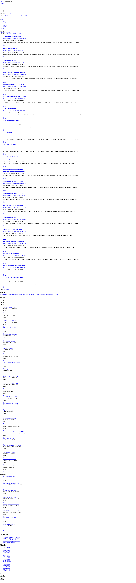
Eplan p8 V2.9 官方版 (7, 132)
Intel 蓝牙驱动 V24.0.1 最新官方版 (9, 341)
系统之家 (2, 1)
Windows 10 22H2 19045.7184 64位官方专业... (11, 538)
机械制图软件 (3, 32)
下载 (3, 312)
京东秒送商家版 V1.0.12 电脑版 (9, 314)
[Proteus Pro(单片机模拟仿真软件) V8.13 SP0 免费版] (14, 98)
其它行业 (27, 294)
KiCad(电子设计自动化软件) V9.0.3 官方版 (12, 48)
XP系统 (15, 18)
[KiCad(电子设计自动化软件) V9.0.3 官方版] (14, 50)
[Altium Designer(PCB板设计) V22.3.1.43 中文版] (14, 86)
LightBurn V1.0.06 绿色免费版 (9, 108)
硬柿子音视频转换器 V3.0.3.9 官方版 (10, 334)
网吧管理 (5, 294)
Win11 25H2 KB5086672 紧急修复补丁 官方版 (11, 362)
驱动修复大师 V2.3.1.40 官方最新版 (9, 307)
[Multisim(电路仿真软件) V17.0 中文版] (13, 122)
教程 (25, 18)
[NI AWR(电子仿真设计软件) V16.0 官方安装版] (14, 207)
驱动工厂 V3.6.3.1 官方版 (7, 369)
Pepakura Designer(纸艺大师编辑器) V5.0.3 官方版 (14, 72)
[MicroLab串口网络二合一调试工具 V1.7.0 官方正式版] (15, 159)
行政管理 (42, 294)
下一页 (8, 289)
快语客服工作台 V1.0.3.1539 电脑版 (9, 327)
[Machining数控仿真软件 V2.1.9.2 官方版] (13, 62)
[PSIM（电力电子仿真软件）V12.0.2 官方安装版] (14, 243)
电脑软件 (10, 33)
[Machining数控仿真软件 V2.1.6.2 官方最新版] (14, 195)
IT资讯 (4, 21)
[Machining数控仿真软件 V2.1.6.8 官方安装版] (14, 183)
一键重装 (22, 18)
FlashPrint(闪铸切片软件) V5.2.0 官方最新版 (12, 229)
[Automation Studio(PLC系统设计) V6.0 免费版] (14, 279)
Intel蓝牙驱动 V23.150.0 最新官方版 (9, 320)
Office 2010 (15, 15)
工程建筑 (45, 294)
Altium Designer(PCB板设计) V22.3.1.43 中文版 (13, 84)
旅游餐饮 (38, 294)
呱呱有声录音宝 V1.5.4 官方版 (8, 438)
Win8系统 (4, 22)
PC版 (3, 44)
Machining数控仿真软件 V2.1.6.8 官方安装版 (13, 181)
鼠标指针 (4, 26)
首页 (1, 18)
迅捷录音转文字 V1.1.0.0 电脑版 (9, 452)
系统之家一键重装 (24, 15)
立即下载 (4, 45)
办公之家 (19, 18)
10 (6, 289)
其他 (2, 19)
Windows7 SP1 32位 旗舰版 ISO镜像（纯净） (11, 541)
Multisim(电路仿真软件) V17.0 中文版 (11, 120)
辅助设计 (24, 294)
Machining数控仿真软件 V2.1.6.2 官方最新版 (13, 193)
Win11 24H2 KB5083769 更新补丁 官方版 (10, 383)
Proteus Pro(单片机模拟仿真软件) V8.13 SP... (11, 483)
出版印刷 (9, 294)
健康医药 (16, 294)
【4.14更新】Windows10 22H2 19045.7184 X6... (11, 537)
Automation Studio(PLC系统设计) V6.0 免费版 (13, 277)
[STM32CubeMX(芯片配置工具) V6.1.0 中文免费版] (14, 267)
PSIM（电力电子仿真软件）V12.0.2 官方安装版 (13, 241)
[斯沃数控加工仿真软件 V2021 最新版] (14, 255)
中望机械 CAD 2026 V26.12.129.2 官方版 (12, 36)
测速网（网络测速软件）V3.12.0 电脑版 (10, 403)
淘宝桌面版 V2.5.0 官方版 (8, 348)
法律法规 (52, 294)
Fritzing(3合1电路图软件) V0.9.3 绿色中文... (11, 490)
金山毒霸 (8, 15)
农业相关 (49, 294)
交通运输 (13, 294)
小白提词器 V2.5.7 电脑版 (8, 410)
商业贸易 (2, 294)
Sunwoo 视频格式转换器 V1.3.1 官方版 (10, 396)
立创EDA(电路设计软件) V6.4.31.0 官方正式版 (13, 169)
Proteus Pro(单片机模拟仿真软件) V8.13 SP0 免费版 (14, 96)
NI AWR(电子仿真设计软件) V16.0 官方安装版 (13, 205)
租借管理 (20, 294)
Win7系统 (8, 18)
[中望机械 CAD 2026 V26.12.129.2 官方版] (14, 38)
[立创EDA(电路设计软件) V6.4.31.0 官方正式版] (14, 171)
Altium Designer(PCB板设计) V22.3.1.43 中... (11, 504)
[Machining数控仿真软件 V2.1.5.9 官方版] (14, 219)
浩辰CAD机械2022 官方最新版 (9, 144)
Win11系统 (12, 18)
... (5, 289)
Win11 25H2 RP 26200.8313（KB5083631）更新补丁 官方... (14, 431)
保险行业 (34, 294)
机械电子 (19, 33)
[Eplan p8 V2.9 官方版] (14, 134)
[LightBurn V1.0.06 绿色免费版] (14, 110)
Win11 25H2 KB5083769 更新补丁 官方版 (10, 376)
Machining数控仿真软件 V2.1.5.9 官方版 (12, 217)
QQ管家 (4, 15)
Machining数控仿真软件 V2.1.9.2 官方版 (12, 60)
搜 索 (11, 13)
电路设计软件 (8, 32)
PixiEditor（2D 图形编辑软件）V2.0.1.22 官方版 (12, 445)
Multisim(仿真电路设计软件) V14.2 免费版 (10, 497)
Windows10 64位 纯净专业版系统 (9, 542)
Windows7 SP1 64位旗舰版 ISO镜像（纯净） (11, 539)
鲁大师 (11, 15)
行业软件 (15, 33)
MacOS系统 (5, 25)
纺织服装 (31, 294)
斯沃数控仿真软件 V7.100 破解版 (9, 476)
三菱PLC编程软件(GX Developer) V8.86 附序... (11, 510)
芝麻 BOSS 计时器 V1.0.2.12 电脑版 (9, 459)
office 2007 (19, 15)
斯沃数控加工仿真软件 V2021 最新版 (11, 253)
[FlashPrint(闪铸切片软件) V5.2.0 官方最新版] (14, 231)
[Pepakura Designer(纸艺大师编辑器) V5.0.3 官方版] (14, 74)
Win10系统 (4, 18)
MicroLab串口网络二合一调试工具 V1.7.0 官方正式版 (15, 157)
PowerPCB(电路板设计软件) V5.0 (9, 524)
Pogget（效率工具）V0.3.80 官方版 (9, 418)
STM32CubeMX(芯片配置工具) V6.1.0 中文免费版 (14, 265)
